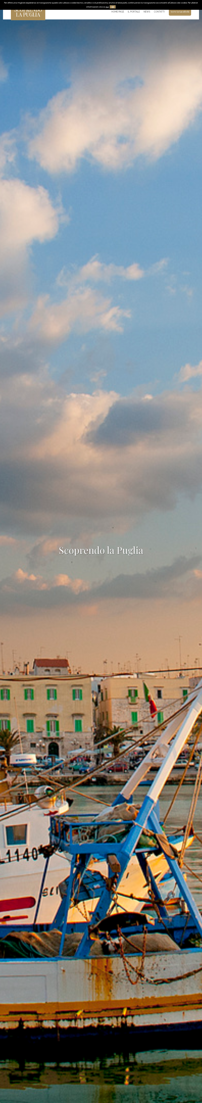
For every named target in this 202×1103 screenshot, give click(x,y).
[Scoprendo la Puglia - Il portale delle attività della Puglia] (28, 18)
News (147, 11)
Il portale (134, 11)
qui (107, 7)
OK (112, 7)
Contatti (159, 11)
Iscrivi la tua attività (180, 11)
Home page (117, 11)
